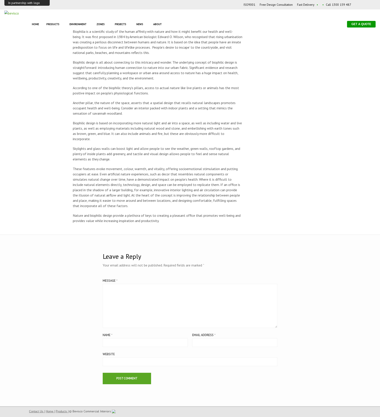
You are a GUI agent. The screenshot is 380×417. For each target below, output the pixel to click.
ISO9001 (249, 5)
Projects (120, 24)
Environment (77, 24)
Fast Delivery (305, 5)
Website (109, 354)
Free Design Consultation (276, 5)
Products (52, 24)
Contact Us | (37, 411)
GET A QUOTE (361, 24)
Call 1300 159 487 (338, 5)
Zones (101, 24)
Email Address (204, 335)
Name (107, 335)
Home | (50, 411)
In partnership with (20, 3)
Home (35, 24)
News (139, 24)
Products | (62, 411)
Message (110, 281)
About (157, 24)
